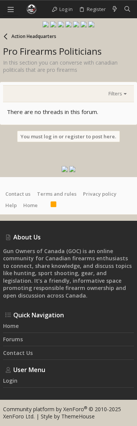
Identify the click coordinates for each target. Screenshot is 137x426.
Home (30, 205)
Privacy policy (99, 193)
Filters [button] (115, 93)
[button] (10, 9)
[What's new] (115, 9)
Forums (13, 339)
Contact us (17, 193)
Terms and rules (56, 193)
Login (10, 380)
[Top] (44, 205)
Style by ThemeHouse (68, 416)
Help (11, 205)
